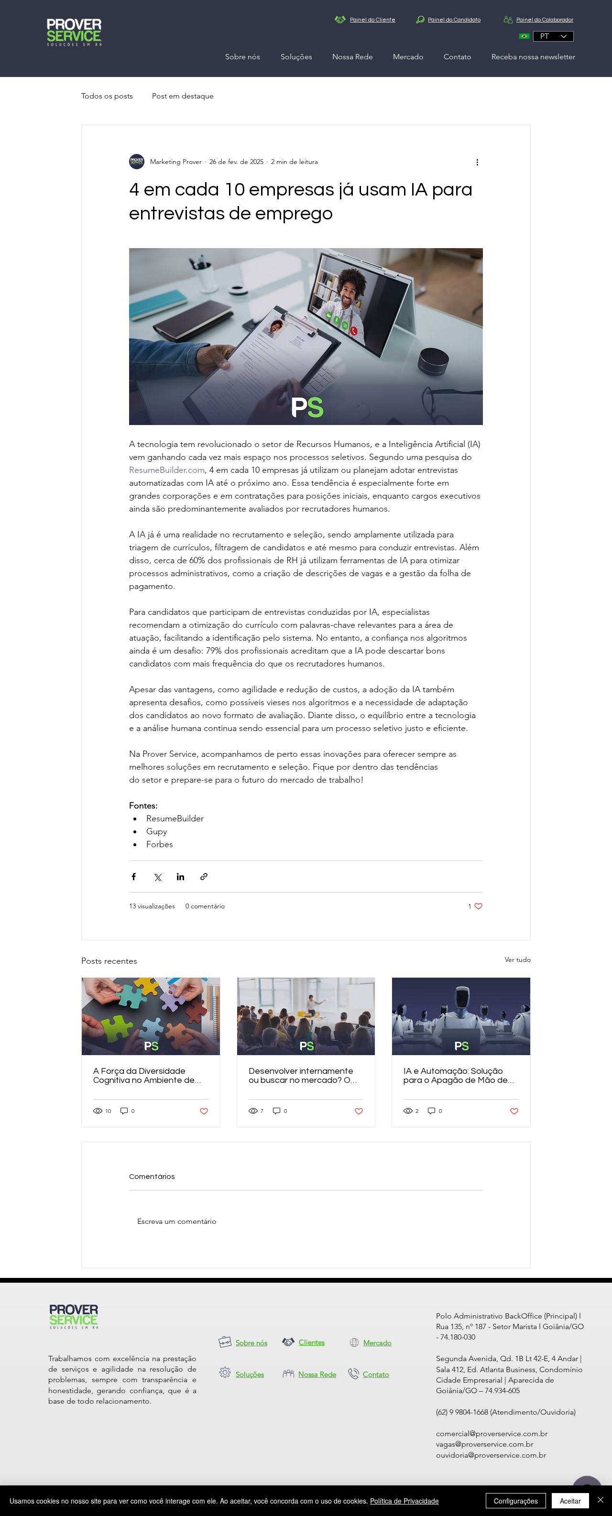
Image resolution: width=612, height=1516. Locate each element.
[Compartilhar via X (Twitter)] (157, 876)
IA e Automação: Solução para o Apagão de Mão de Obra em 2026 (456, 1076)
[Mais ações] (477, 161)
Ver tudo (518, 959)
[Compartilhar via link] (203, 876)
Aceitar (570, 1500)
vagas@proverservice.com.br (484, 1444)
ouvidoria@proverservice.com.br (491, 1455)
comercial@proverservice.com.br (491, 1433)
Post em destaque (183, 95)
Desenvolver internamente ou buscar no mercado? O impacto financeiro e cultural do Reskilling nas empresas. (304, 1076)
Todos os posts (107, 95)
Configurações (516, 1500)
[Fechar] (600, 1500)
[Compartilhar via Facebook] (133, 876)
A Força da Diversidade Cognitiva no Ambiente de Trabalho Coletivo (144, 1076)
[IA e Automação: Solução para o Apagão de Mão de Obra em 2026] (461, 1016)
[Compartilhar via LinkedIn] (180, 876)
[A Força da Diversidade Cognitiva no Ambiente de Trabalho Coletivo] (151, 1016)
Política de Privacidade (404, 1500)
